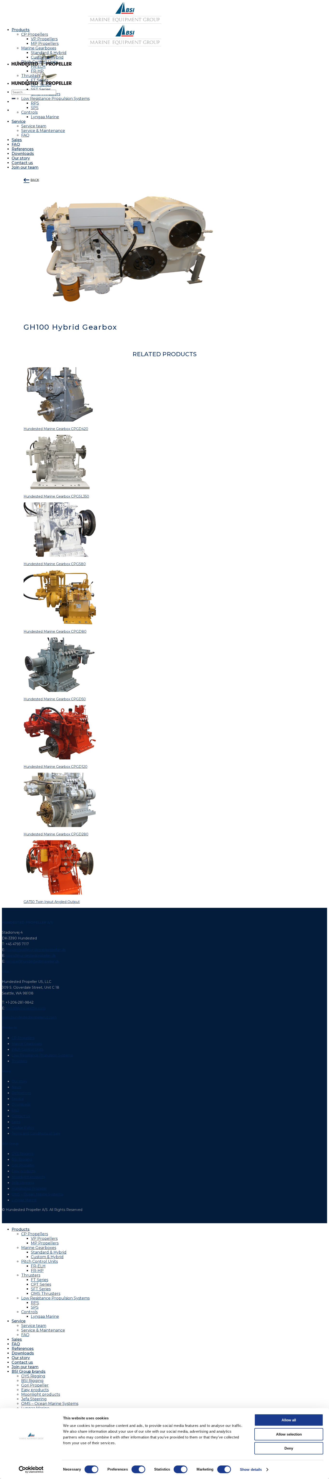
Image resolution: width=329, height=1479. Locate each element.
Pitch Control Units (39, 62)
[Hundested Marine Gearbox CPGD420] (60, 420)
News (16, 1087)
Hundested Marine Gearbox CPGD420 (56, 429)
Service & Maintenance (43, 130)
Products (21, 30)
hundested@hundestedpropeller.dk (36, 950)
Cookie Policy (23, 1127)
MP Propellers (45, 43)
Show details (251, 1469)
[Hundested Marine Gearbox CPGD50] (60, 690)
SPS (35, 1307)
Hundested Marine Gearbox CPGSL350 (56, 496)
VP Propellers (44, 39)
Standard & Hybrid (48, 52)
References (23, 149)
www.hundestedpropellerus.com (29, 1017)
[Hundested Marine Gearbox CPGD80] (60, 623)
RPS (35, 1302)
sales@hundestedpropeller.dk (31, 955)
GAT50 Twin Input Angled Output (52, 902)
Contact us (22, 162)
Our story (21, 158)
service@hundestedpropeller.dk (32, 961)
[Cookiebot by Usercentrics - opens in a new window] (31, 1469)
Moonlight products (28, 1177)
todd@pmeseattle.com (26, 1008)
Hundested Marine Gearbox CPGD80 (55, 631)
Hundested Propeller (29, 1188)
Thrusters (30, 75)
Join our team (25, 167)
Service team (33, 126)
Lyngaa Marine (45, 117)
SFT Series (41, 89)
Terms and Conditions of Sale (36, 1133)
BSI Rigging (22, 1159)
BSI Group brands (29, 1371)
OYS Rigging (22, 1154)
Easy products (23, 1171)
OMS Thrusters (45, 1293)
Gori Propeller (23, 1165)
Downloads (23, 153)
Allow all (289, 1420)
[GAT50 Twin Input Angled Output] (60, 893)
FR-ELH (38, 66)
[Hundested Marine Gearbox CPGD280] (60, 826)
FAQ (25, 135)
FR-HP (37, 71)
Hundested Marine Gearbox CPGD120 (55, 766)
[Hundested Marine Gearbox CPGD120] (60, 758)
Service (19, 121)
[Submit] (13, 98)
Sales (17, 140)
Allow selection (289, 1434)
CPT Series (41, 85)
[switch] (138, 1469)
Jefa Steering (23, 1182)
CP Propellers (34, 34)
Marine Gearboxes (38, 48)
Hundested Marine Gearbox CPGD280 (56, 834)
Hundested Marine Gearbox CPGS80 (55, 564)
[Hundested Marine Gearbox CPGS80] (60, 555)
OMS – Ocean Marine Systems (37, 1194)
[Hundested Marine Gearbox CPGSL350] (60, 488)
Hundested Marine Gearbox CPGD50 (55, 699)
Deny (288, 1448)
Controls (29, 1312)
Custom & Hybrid (47, 57)
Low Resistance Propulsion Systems (55, 98)
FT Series (39, 80)
